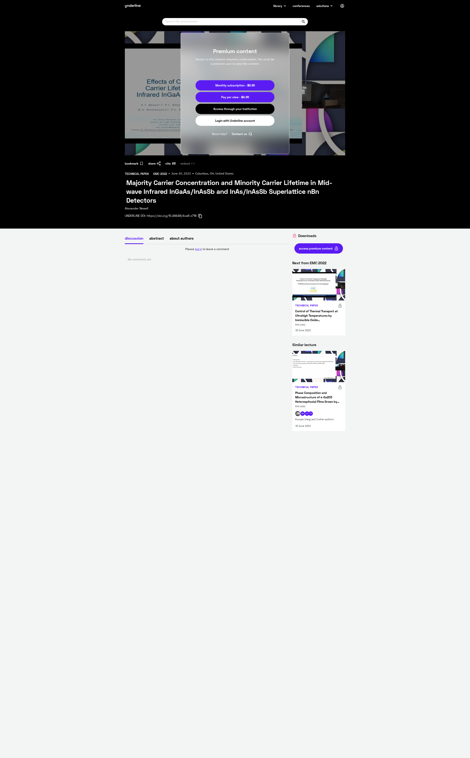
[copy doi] (202, 216)
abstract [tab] (156, 238)
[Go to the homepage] (133, 6)
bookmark (131, 163)
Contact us (239, 134)
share (152, 163)
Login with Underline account (235, 120)
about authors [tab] (182, 238)
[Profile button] (342, 6)
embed (185, 163)
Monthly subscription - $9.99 (235, 85)
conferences (301, 6)
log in (198, 249)
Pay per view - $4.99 (235, 97)
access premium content (316, 248)
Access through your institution (235, 109)
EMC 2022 (318, 263)
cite (168, 163)
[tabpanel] (207, 254)
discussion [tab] (134, 238)
